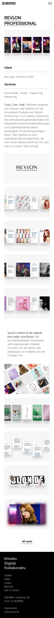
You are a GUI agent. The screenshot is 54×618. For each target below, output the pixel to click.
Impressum (10, 608)
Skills (7, 579)
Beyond (8, 586)
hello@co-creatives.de (17, 597)
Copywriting (36, 93)
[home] (9, 3)
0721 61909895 (14, 601)
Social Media (11, 93)
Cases (7, 582)
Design (24, 93)
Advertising (10, 96)
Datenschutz (11, 612)
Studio (8, 575)
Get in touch (11, 590)
